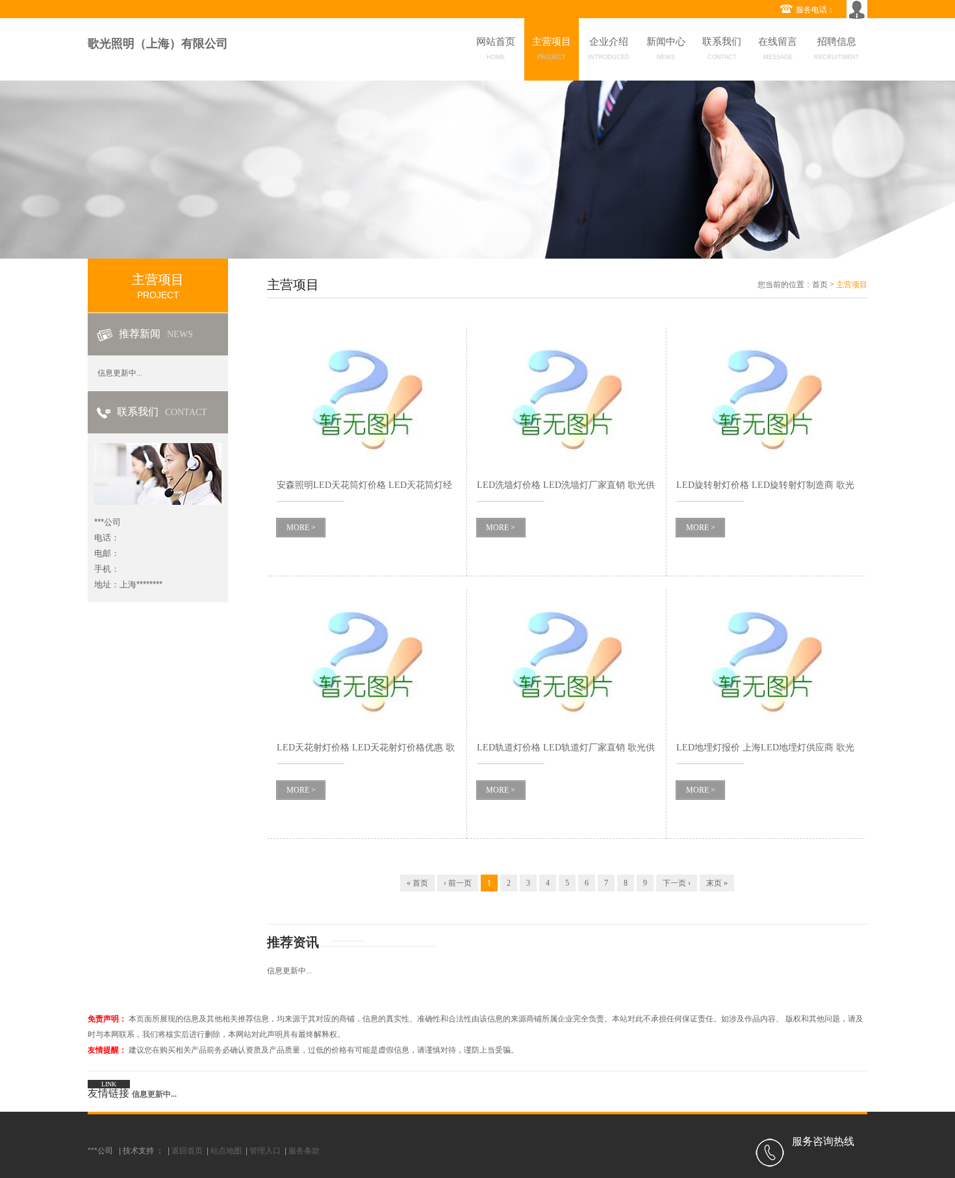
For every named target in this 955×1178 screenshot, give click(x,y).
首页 (820, 284)
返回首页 (187, 1150)
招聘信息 (837, 48)
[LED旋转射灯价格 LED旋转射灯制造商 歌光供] (766, 398)
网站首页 (495, 48)
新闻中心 (665, 48)
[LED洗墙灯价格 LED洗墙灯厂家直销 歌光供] (567, 398)
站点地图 (226, 1150)
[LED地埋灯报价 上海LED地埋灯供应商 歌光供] (766, 660)
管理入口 (265, 1150)
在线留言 (777, 48)
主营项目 (551, 48)
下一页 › (677, 883)
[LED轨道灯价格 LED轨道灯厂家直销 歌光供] (567, 660)
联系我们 (721, 48)
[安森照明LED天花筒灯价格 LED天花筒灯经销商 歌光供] (367, 398)
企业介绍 (609, 48)
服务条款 (304, 1150)
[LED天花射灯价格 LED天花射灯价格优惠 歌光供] (367, 660)
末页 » (717, 883)
